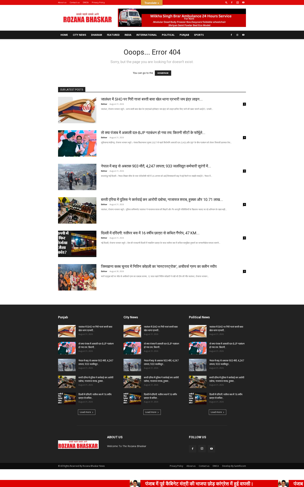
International (146, 34)
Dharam (96, 34)
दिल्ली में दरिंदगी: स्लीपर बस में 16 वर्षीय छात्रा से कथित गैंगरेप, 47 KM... (150, 233)
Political (168, 34)
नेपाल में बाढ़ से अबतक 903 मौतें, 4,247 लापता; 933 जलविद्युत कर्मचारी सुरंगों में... (156, 166)
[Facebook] (231, 2)
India (128, 34)
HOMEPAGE (163, 73)
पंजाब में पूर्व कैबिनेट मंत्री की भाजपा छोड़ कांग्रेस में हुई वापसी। (179, 483)
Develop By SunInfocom (234, 465)
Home (64, 34)
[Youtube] (243, 2)
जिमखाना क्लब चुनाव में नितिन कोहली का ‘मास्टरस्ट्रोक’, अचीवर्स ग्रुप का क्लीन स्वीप (159, 266)
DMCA (85, 2)
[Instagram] (237, 2)
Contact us (75, 2)
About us (62, 2)
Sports (199, 34)
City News (79, 34)
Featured (113, 34)
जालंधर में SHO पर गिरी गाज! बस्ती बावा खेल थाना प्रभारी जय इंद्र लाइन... (152, 99)
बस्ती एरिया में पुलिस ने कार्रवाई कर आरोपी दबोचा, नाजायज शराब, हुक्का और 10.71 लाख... (162, 199)
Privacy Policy (98, 2)
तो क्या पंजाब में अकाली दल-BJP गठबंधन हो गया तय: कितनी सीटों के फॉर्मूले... (153, 132)
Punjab (184, 34)
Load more (85, 412)
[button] (226, 2)
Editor (104, 104)
